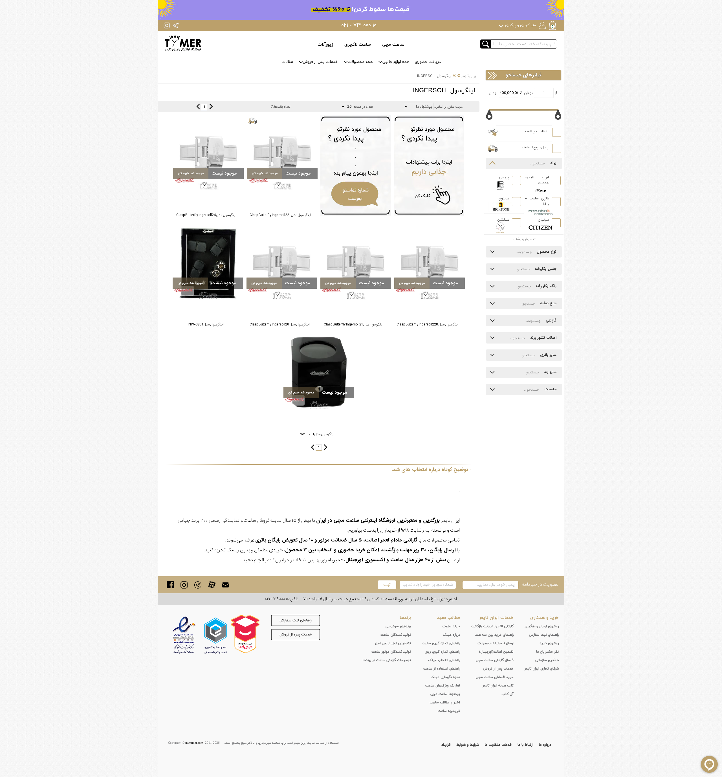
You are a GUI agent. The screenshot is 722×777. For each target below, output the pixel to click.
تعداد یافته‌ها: (281, 107)
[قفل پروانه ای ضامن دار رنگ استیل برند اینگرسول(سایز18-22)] (282, 153)
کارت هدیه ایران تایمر (498, 685)
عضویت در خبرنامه (540, 584)
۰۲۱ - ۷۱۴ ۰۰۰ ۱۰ (359, 25)
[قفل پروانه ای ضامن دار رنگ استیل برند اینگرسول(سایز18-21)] (355, 263)
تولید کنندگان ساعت (395, 635)
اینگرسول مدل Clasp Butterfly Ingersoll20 (280, 324)
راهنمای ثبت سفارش (295, 620)
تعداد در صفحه (363, 107)
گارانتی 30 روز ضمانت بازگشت (492, 626)
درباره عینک (451, 635)
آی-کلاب (507, 694)
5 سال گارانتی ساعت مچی (495, 660)
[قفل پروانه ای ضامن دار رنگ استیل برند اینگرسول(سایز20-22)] (429, 263)
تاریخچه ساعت (449, 711)
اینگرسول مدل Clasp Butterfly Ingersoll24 (206, 215)
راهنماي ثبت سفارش (544, 635)
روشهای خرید (549, 643)
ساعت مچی (393, 44)
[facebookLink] (170, 585)
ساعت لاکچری (357, 44)
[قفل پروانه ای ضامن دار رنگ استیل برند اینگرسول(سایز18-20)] (281, 263)
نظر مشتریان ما (547, 652)
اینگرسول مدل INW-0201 (316, 434)
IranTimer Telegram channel (176, 25)
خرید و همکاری (544, 618)
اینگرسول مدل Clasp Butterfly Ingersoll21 (353, 324)
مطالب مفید (448, 618)
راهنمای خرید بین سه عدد (494, 635)
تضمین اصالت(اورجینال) (496, 652)
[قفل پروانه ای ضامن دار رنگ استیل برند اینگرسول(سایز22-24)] (208, 153)
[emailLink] (225, 585)
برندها (405, 618)
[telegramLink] (198, 585)
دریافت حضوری (428, 62)
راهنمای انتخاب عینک (444, 660)
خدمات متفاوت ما (498, 744)
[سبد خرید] (553, 26)
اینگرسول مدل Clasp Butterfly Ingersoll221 (280, 215)
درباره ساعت (451, 626)
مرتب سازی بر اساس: (448, 107)
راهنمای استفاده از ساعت (441, 668)
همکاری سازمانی (547, 660)
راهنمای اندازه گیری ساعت (441, 643)
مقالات (287, 62)
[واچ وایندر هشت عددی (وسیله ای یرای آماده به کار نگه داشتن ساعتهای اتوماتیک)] (208, 263)
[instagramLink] (184, 585)
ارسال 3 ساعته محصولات (495, 643)
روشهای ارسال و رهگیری (542, 626)
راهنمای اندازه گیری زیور (442, 652)
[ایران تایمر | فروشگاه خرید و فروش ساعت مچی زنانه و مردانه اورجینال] (183, 43)
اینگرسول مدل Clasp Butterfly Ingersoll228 (428, 324)
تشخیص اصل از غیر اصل (393, 643)
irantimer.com (194, 743)
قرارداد (446, 744)
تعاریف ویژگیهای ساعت (442, 685)
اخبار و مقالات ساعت (445, 702)
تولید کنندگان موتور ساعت (391, 652)
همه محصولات (360, 62)
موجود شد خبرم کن (265, 173)
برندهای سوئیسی (398, 626)
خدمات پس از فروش (320, 62)
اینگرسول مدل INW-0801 (206, 324)
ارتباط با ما (525, 744)
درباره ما (545, 744)
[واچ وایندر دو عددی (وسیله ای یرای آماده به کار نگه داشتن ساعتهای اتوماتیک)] (318, 372)
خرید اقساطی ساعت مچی (495, 677)
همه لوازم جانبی (395, 62)
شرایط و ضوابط (467, 744)
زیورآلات (325, 44)
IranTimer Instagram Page (167, 25)
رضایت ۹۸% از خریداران (401, 530)
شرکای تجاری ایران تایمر (542, 668)
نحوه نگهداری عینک (445, 677)
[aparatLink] (211, 585)
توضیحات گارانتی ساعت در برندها (387, 660)
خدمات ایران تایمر (496, 618)
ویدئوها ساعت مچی (445, 694)
